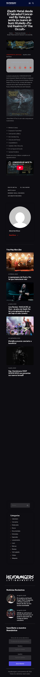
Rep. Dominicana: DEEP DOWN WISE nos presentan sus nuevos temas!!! (19, 373)
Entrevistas (15, 534)
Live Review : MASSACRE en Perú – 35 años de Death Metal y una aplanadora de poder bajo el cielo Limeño (19, 310)
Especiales (15, 537)
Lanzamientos (10, 55)
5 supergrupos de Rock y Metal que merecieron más (19, 278)
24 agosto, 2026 (21, 596)
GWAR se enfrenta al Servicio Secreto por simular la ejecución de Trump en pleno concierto (25, 616)
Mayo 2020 (12, 190)
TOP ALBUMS (15, 552)
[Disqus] (20, 383)
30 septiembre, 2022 (14, 338)
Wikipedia (14, 558)
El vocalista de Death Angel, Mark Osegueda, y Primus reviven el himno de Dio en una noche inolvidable (25, 601)
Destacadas (15, 525)
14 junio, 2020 (27, 55)
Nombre (20, 646)
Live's (13, 543)
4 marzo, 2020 (12, 304)
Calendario (15, 519)
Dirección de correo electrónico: (20, 638)
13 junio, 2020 (12, 368)
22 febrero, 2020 (13, 274)
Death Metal (12, 187)
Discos (14, 528)
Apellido (20, 654)
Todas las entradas (20, 33)
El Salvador (25, 187)
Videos (14, 555)
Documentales (16, 531)
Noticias (19, 55)
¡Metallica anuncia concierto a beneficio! (20, 342)
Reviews (14, 549)
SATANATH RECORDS (15, 196)
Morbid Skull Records (16, 193)
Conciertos (15, 522)
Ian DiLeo (9, 57)
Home (11, 33)
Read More (12, 235)
